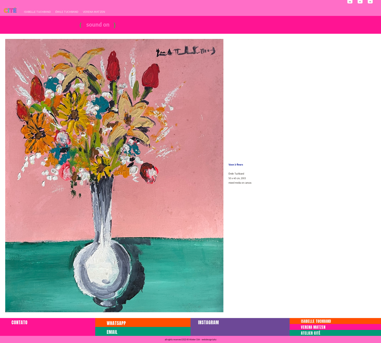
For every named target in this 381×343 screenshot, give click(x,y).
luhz (214, 339)
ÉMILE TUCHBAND (66, 11)
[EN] (356, 1)
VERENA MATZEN (94, 11)
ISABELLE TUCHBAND (37, 11)
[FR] (376, 1)
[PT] (367, 1)
